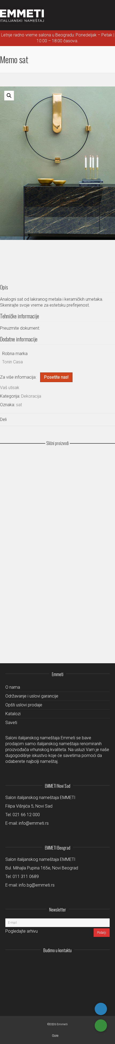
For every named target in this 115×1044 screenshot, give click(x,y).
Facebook (93, 963)
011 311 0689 (26, 876)
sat (19, 404)
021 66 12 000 (26, 814)
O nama (12, 687)
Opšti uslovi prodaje (23, 704)
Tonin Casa (12, 361)
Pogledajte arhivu (21, 931)
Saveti (11, 722)
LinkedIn (82, 963)
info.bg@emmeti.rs (37, 885)
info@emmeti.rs (34, 823)
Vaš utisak (9, 387)
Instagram (70, 963)
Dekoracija (31, 396)
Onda (57, 600)
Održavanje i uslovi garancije (31, 696)
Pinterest (105, 963)
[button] (9, 95)
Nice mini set (57, 569)
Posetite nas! (56, 377)
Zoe (57, 631)
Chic (57, 472)
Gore (55, 1036)
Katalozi (13, 713)
